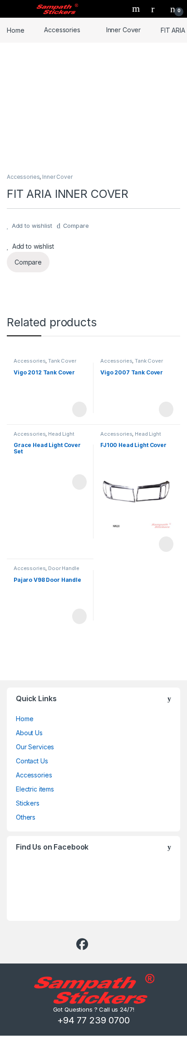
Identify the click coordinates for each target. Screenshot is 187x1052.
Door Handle (63, 568)
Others (25, 817)
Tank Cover (62, 361)
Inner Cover (123, 30)
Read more (79, 409)
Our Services (35, 747)
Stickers (27, 803)
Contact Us (32, 761)
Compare (76, 225)
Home (15, 30)
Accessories (62, 30)
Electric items (35, 789)
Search (137, 9)
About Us (29, 733)
